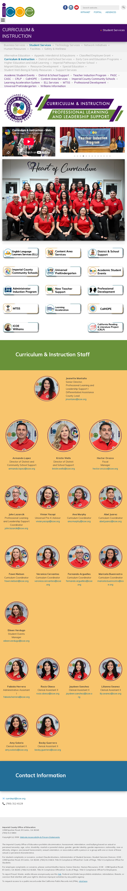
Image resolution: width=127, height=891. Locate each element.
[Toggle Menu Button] (3, 20)
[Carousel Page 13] (110, 156)
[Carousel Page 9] (98, 156)
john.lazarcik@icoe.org (16, 528)
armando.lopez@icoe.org (22, 468)
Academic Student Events (19, 75)
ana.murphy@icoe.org (79, 521)
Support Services (66, 70)
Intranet (85, 12)
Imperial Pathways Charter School (73, 62)
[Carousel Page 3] (80, 156)
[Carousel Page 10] (101, 156)
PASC (113, 75)
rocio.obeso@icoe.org (47, 693)
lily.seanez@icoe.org (110, 693)
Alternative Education (17, 55)
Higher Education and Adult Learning (26, 62)
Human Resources (15, 48)
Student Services (114, 30)
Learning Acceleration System (22, 82)
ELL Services (51, 82)
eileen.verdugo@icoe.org (16, 640)
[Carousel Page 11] (104, 156)
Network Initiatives (95, 45)
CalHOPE (31, 78)
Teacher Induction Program (89, 75)
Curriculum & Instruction (19, 59)
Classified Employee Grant (95, 55)
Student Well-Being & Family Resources (28, 70)
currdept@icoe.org (15, 798)
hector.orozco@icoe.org (105, 468)
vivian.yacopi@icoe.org (48, 521)
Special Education (73, 66)
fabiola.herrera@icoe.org (16, 696)
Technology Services (67, 45)
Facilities (35, 48)
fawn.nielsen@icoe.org (16, 581)
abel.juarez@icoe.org (110, 521)
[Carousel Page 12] (107, 156)
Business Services (14, 45)
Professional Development (90, 82)
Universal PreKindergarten (20, 86)
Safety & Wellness (55, 48)
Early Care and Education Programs (97, 59)
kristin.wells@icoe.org (63, 468)
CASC (7, 78)
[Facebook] (65, 7)
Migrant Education (15, 66)
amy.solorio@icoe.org (16, 749)
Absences (110, 12)
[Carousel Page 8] (95, 156)
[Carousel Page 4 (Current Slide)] (83, 156)
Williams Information (53, 86)
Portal (98, 12)
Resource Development (45, 66)
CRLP (18, 78)
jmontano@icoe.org (76, 399)
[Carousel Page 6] (89, 156)
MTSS (66, 82)
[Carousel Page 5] (86, 156)
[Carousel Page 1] (74, 156)
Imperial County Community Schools (93, 78)
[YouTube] (76, 7)
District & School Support (54, 75)
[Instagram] (70, 7)
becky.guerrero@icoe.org (48, 749)
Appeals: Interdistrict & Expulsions (54, 55)
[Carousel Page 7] (92, 156)
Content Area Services (54, 78)
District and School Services (55, 59)
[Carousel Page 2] (77, 156)
